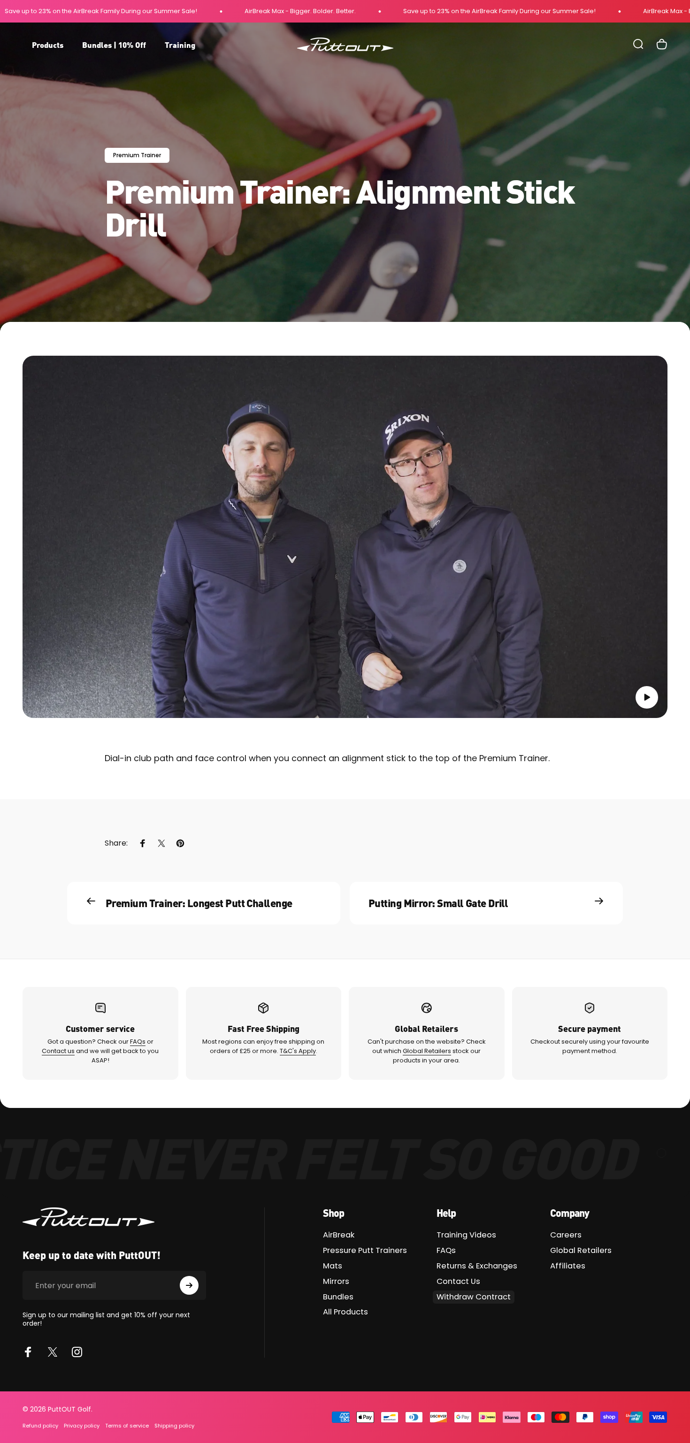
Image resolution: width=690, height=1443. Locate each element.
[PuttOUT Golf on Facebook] (28, 1352)
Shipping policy (174, 1425)
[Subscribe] (189, 1285)
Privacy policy (82, 1425)
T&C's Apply (298, 1050)
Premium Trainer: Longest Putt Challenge (199, 902)
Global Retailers (427, 1050)
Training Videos (466, 1235)
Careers (566, 1235)
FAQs (138, 1041)
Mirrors (336, 1282)
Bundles (338, 1297)
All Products (345, 1312)
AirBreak (338, 1235)
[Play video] (345, 537)
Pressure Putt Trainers (365, 1251)
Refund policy (40, 1425)
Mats (332, 1266)
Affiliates (567, 1266)
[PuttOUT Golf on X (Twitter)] (52, 1352)
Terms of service (127, 1425)
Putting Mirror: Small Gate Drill (438, 902)
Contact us (58, 1050)
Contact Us (458, 1282)
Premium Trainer (137, 155)
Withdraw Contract (474, 1296)
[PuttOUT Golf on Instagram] (77, 1352)
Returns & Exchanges (477, 1266)
